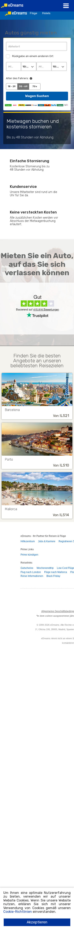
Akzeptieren (37, 922)
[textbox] (36, 46)
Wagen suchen (37, 96)
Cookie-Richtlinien (17, 912)
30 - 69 (23, 86)
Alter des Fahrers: (17, 78)
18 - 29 (12, 86)
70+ (34, 86)
